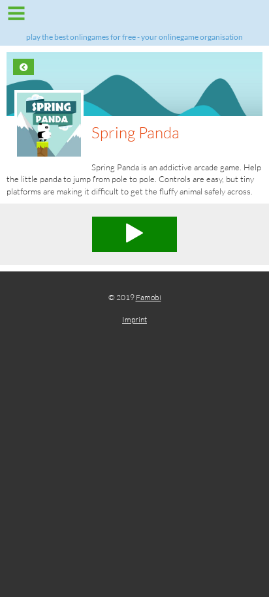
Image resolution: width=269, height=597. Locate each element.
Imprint (134, 319)
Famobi (148, 297)
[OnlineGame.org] (134, 18)
